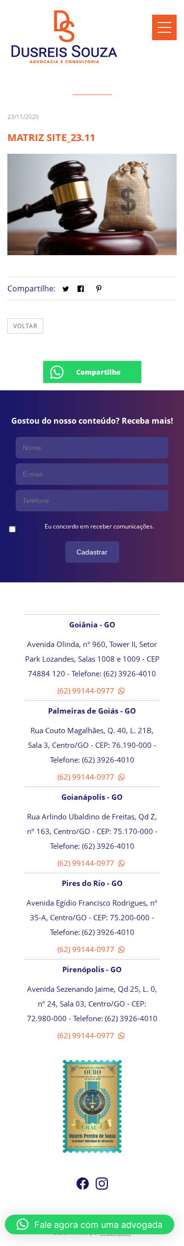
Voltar (25, 326)
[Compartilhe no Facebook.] (81, 288)
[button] (89, 1224)
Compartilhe (98, 372)
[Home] (64, 63)
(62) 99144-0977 (86, 690)
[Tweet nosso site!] (65, 288)
